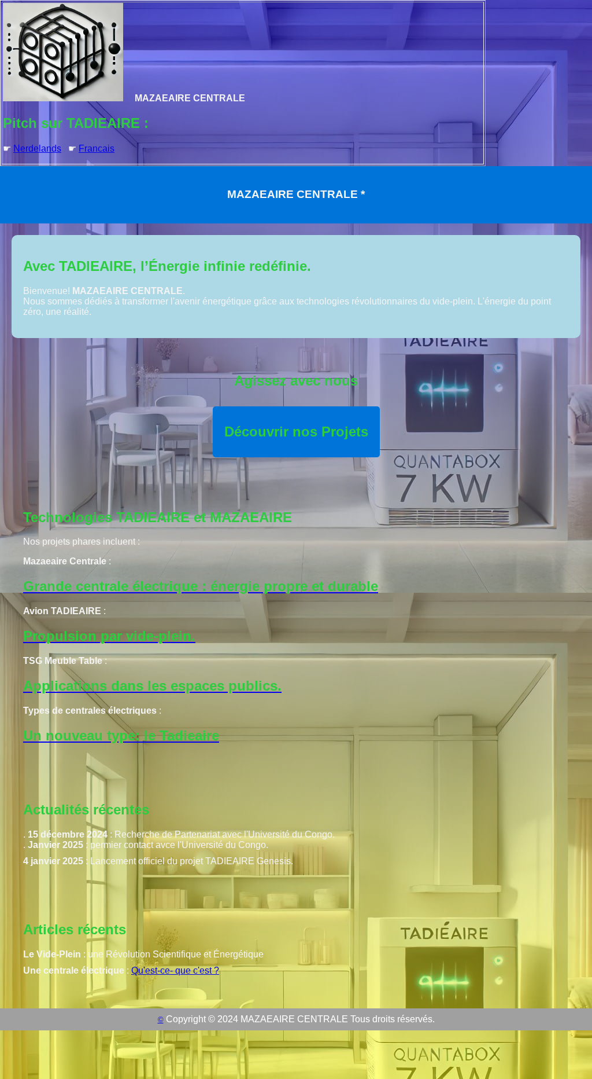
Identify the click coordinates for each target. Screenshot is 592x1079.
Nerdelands (37, 148)
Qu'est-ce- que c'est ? (175, 970)
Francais (96, 148)
